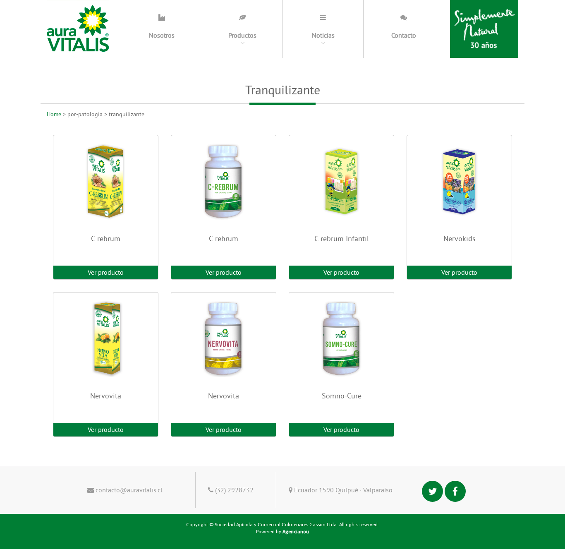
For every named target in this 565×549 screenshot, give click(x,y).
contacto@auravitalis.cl (128, 490)
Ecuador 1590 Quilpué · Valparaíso (342, 490)
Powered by (282, 532)
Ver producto (106, 272)
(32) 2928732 (233, 490)
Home (54, 114)
